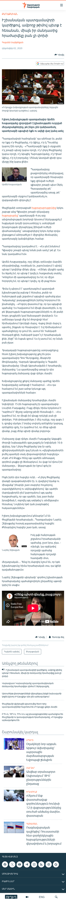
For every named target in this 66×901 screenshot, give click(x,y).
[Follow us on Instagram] (34, 864)
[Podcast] (48, 864)
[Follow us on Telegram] (27, 864)
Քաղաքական (10, 13)
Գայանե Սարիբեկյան (12, 42)
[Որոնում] (56, 897)
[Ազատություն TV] (27, 897)
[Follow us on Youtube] (19, 864)
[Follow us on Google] (56, 864)
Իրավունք (31, 792)
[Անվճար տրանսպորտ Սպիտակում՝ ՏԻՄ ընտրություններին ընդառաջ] (14, 771)
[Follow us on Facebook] (5, 864)
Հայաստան (31, 823)
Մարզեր (30, 768)
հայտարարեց (10, 215)
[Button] (59, 55)
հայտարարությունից (44, 207)
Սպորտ (29, 740)
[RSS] (41, 864)
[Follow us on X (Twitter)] (12, 864)
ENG (42, 896)
